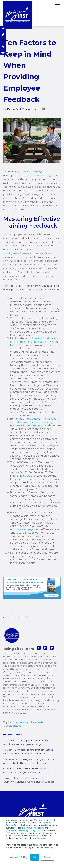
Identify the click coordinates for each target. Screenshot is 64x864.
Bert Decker (28, 475)
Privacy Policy (20, 825)
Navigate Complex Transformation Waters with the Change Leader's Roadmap (28, 751)
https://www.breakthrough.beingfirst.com (24, 830)
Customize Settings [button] (19, 857)
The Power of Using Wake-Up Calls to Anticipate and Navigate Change (25, 742)
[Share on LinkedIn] (3, 40)
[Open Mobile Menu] (57, 2)
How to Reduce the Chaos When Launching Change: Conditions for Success (28, 779)
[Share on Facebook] (3, 29)
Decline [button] (47, 857)
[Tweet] (3, 34)
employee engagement (25, 529)
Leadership (21, 722)
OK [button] (34, 857)
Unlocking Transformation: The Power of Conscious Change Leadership (27, 770)
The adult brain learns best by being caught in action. (34, 340)
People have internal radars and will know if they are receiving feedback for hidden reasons (34, 422)
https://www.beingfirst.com (32, 827)
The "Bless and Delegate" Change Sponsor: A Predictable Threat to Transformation (29, 761)
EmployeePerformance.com (20, 253)
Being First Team (18, 109)
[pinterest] (3, 46)
